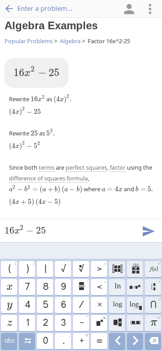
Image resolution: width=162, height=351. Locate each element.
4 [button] (27, 305)
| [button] (45, 269)
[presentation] (36, 72)
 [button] (9, 305)
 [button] (117, 323)
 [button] (135, 323)
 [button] (82, 286)
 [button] (153, 341)
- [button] (84, 322)
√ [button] (63, 269)
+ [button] (84, 340)
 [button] (117, 305)
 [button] (9, 287)
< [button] (101, 286)
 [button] (101, 322)
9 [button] (63, 287)
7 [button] (27, 287)
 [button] (9, 341)
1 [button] (27, 323)
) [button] (30, 268)
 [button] (156, 286)
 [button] (9, 323)
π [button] (155, 322)
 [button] (154, 268)
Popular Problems (28, 41)
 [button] (117, 287)
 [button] (117, 269)
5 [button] (45, 305)
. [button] (66, 340)
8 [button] (45, 287)
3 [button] (63, 323)
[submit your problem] (148, 230)
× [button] (99, 305)
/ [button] (81, 305)
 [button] (135, 305)
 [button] (27, 341)
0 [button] (45, 341)
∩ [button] (155, 304)
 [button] (81, 269)
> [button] (101, 268)
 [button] (135, 269)
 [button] (135, 341)
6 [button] (63, 305)
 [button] (135, 287)
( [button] (12, 268)
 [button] (117, 341)
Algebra (70, 41)
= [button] (99, 341)
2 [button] (45, 323)
